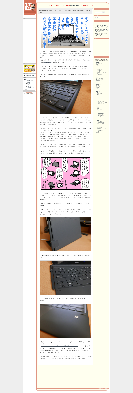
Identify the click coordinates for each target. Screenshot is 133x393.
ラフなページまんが (100, 101)
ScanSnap (99, 124)
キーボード (98, 110)
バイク (97, 65)
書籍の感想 (98, 88)
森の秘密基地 (99, 74)
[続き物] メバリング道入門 (102, 102)
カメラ (98, 131)
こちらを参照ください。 (29, 75)
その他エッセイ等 (30, 87)
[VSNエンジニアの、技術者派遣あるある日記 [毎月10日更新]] (29, 70)
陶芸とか (97, 86)
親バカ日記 (97, 62)
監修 (26, 89)
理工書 (28, 82)
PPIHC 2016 (99, 70)
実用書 (28, 83)
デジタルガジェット (100, 123)
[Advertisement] (29, 40)
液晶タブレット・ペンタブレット (102, 128)
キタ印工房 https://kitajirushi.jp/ (32, 12)
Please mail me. (29, 93)
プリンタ (98, 108)
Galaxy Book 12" (100, 115)
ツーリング (98, 69)
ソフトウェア (99, 109)
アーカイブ (96, 15)
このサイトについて (99, 78)
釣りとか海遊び (98, 63)
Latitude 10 (99, 114)
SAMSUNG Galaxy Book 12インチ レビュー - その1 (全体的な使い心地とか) (101, 26)
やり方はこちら (47, 62)
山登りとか (97, 85)
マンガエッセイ (30, 86)
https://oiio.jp (74, 5)
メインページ (98, 34)
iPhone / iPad (99, 121)
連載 (97, 94)
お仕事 (97, 91)
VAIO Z (99, 116)
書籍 (97, 92)
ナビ (97, 66)
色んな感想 (97, 87)
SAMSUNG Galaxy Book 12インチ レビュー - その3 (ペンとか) (101, 30)
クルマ (97, 64)
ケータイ (98, 120)
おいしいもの (99, 81)
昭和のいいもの (100, 103)
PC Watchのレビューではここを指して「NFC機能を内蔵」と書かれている (59, 346)
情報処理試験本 (30, 80)
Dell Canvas (99, 130)
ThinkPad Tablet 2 (100, 113)
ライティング (99, 93)
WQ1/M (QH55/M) (100, 117)
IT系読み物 (29, 84)
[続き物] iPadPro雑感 (101, 122)
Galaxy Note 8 (99, 127)
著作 (26, 79)
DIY (97, 107)
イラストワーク (99, 95)
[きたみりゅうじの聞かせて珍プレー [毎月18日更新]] (29, 66)
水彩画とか (97, 84)
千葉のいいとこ (98, 80)
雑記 (96, 132)
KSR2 (98, 71)
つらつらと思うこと (99, 79)
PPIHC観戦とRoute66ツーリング (102, 72)
